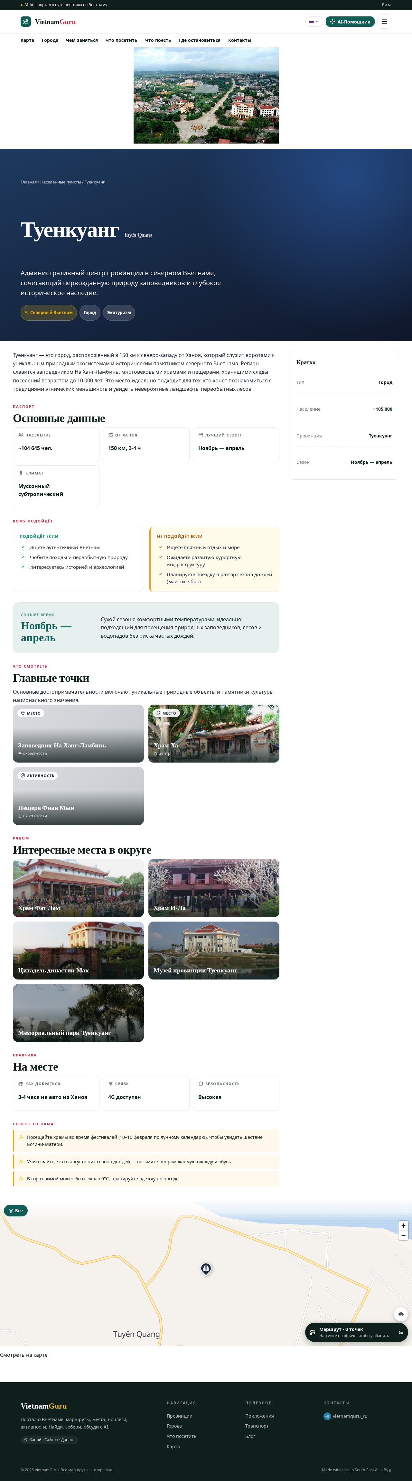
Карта (27, 40)
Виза (386, 4)
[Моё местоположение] (401, 1314)
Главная (29, 182)
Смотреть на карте (24, 1354)
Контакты (239, 40)
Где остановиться (199, 40)
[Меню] (384, 21)
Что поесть (158, 40)
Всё (19, 1211)
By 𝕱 (387, 1470)
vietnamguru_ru (350, 1416)
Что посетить (121, 40)
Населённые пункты (60, 182)
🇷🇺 (311, 21)
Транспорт (257, 1426)
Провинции (179, 1416)
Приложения (259, 1416)
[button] (206, 1268)
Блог (250, 1436)
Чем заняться (82, 40)
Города (50, 40)
